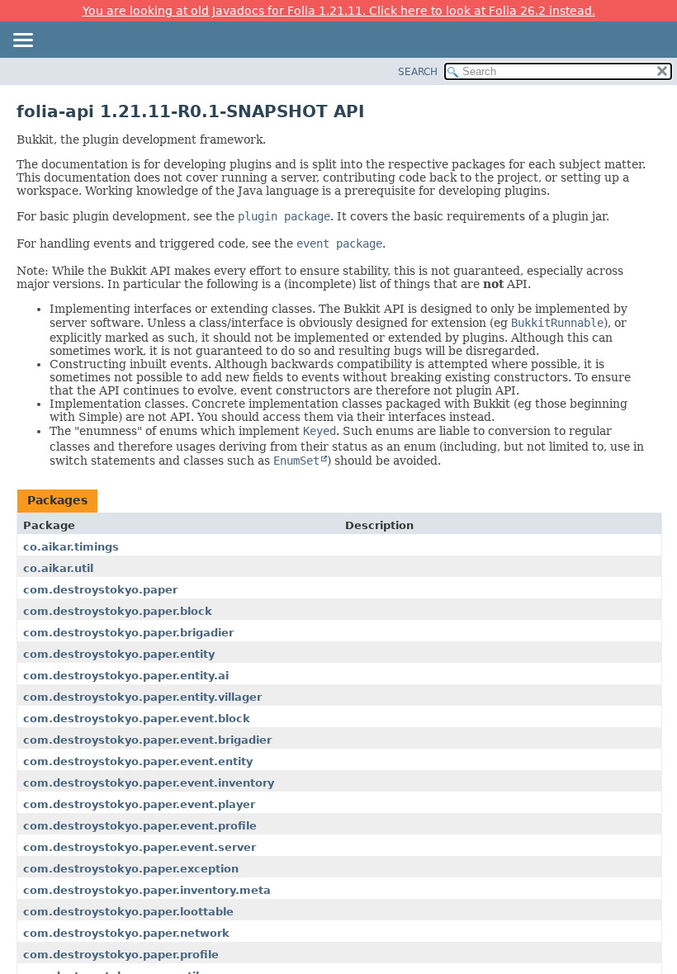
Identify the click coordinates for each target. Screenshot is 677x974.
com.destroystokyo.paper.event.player (139, 804)
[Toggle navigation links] (22, 41)
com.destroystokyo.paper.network (126, 933)
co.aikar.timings (71, 547)
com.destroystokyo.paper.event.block (136, 718)
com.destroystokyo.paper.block (117, 611)
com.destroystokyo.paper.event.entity (138, 761)
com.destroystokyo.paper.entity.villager (142, 697)
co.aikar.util (58, 568)
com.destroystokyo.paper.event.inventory (148, 783)
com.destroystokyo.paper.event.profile (140, 826)
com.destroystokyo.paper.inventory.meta (147, 890)
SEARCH (418, 72)
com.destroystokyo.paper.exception (131, 869)
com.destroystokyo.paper (100, 590)
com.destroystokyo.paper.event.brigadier (147, 740)
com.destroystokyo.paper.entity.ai (126, 675)
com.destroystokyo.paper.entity (119, 654)
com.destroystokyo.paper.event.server (139, 847)
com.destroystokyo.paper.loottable (128, 911)
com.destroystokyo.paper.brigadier (128, 632)
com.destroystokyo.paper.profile (121, 954)
